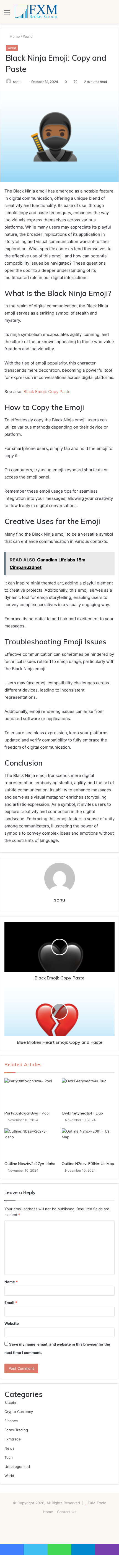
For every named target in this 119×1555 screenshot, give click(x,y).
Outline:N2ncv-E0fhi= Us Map (88, 1163)
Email (10, 1302)
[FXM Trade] (36, 12)
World (28, 36)
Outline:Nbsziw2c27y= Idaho (29, 1163)
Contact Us (66, 1512)
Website (11, 1323)
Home (14, 36)
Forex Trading (16, 1430)
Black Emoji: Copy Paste (47, 391)
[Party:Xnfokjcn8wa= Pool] (30, 1093)
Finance (11, 1421)
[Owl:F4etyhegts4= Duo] (88, 1093)
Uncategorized (17, 1466)
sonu (59, 899)
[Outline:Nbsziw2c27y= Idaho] (30, 1143)
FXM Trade (97, 1503)
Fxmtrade (12, 1439)
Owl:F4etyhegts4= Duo (82, 1113)
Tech (8, 1457)
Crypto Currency (18, 1411)
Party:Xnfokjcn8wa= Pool (27, 1113)
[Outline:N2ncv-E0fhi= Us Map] (88, 1143)
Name (11, 1282)
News (9, 1448)
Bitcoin (10, 1402)
